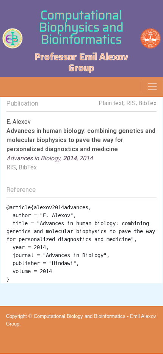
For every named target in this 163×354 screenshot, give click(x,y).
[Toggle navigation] (152, 86)
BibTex (147, 103)
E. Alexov (18, 121)
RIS (131, 103)
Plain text (111, 103)
